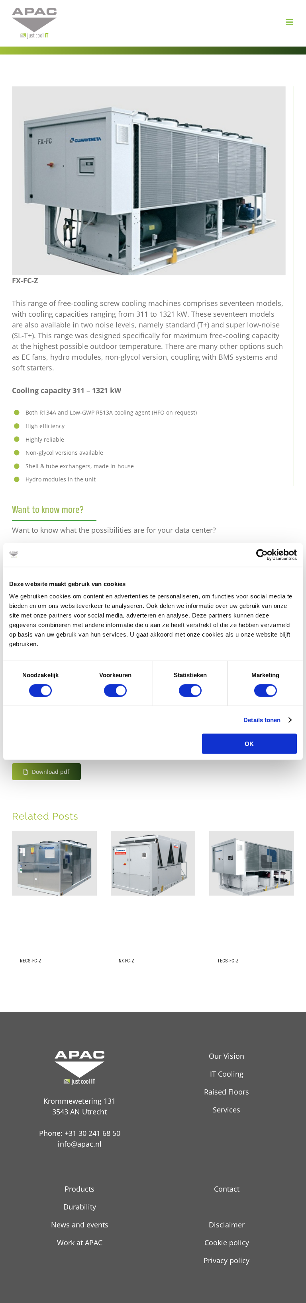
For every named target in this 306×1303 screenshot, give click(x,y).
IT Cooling (226, 1074)
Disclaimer (227, 1224)
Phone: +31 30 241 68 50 (79, 1133)
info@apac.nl (80, 1144)
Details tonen (261, 719)
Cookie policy (226, 1242)
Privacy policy (226, 1260)
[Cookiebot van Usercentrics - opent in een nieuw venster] (262, 555)
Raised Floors (226, 1092)
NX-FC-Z (126, 960)
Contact (226, 1189)
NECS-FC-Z (30, 960)
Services (226, 1109)
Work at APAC (79, 1242)
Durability (79, 1206)
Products (79, 1189)
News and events (79, 1224)
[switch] (115, 690)
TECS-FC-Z (228, 960)
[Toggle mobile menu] (290, 22)
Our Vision (226, 1056)
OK (249, 743)
